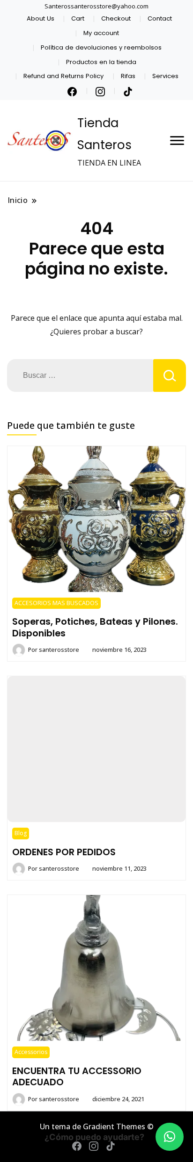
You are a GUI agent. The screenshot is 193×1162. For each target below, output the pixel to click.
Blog (21, 833)
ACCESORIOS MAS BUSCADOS (56, 603)
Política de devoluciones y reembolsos (101, 47)
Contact (160, 18)
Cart (77, 18)
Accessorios (31, 1052)
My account (101, 33)
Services (165, 76)
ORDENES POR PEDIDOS (64, 852)
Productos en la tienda (101, 62)
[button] (170, 1137)
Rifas (128, 76)
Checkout (116, 18)
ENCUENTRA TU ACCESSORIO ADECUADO (76, 1076)
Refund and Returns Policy (63, 76)
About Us (40, 18)
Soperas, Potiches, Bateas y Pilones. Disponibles (95, 627)
